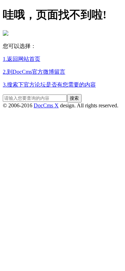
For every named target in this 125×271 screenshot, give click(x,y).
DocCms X (46, 105)
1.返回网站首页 (21, 59)
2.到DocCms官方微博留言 (34, 72)
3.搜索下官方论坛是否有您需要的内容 (49, 85)
